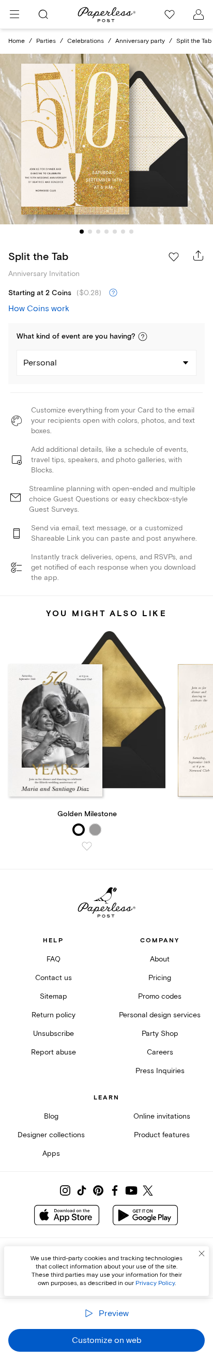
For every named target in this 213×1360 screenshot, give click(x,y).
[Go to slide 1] (82, 232)
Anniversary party (140, 41)
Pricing (159, 977)
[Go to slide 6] (123, 232)
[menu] (14, 14)
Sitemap (53, 996)
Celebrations (85, 41)
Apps (51, 1153)
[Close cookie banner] (201, 1253)
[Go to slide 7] (131, 232)
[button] (143, 336)
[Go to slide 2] (90, 232)
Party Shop (160, 1033)
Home (16, 41)
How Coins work (38, 308)
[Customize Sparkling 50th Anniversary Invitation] (106, 139)
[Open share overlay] (198, 255)
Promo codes (159, 996)
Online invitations (161, 1116)
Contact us (53, 977)
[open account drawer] (198, 14)
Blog (51, 1116)
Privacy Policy (155, 1283)
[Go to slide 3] (98, 232)
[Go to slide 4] (106, 232)
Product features (162, 1134)
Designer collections (51, 1134)
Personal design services (160, 1015)
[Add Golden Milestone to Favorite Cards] (87, 846)
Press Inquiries (160, 1070)
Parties (46, 41)
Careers (160, 1052)
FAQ (53, 959)
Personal (40, 363)
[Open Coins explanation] (113, 293)
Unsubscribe (53, 1033)
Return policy (53, 1015)
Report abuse (53, 1052)
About (160, 959)
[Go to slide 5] (115, 232)
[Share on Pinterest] (98, 1190)
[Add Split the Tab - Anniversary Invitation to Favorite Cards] (174, 257)
